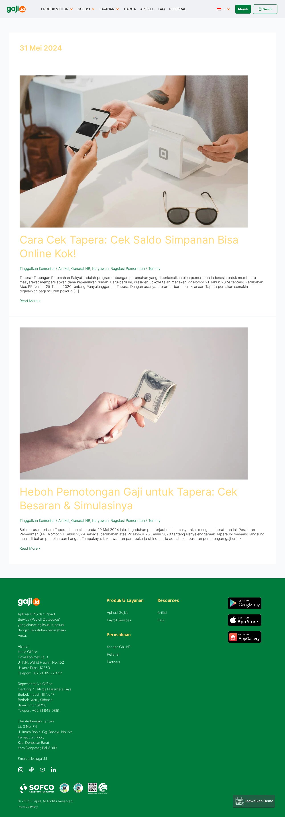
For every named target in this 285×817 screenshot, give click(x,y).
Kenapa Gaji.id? (118, 646)
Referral (113, 654)
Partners (113, 662)
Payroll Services (119, 620)
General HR (80, 268)
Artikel (63, 268)
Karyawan (100, 268)
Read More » (30, 301)
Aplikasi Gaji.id (117, 612)
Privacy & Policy (28, 807)
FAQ (161, 620)
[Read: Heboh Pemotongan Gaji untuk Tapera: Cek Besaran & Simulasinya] (134, 403)
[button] (57, 9)
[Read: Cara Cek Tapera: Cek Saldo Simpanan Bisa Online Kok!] (134, 151)
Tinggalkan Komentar (37, 268)
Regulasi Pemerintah (128, 268)
